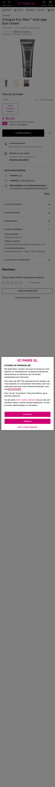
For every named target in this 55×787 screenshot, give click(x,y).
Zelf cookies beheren (27, 427)
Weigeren (27, 421)
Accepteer (27, 414)
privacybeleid (14, 389)
